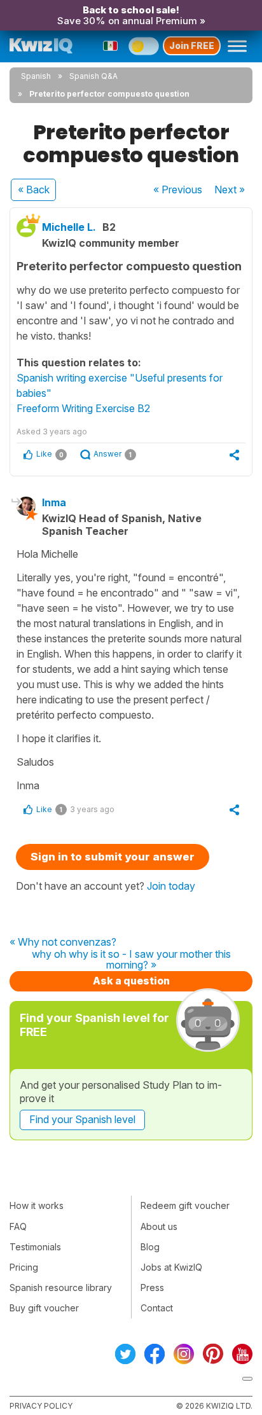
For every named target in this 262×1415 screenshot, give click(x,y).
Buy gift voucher (44, 1307)
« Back (34, 189)
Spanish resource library (61, 1287)
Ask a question (131, 980)
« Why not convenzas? (63, 942)
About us (159, 1226)
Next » (229, 189)
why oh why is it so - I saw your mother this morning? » (131, 960)
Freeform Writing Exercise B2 (83, 408)
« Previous (177, 189)
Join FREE (191, 45)
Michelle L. (69, 227)
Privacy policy (41, 1406)
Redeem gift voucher (185, 1205)
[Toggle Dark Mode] (143, 46)
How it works (37, 1205)
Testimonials (35, 1246)
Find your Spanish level (82, 1119)
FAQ (18, 1226)
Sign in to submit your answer (113, 856)
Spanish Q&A (93, 76)
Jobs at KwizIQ (171, 1267)
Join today (171, 886)
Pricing (24, 1267)
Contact (157, 1307)
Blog (150, 1246)
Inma (54, 502)
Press (152, 1287)
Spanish (36, 76)
